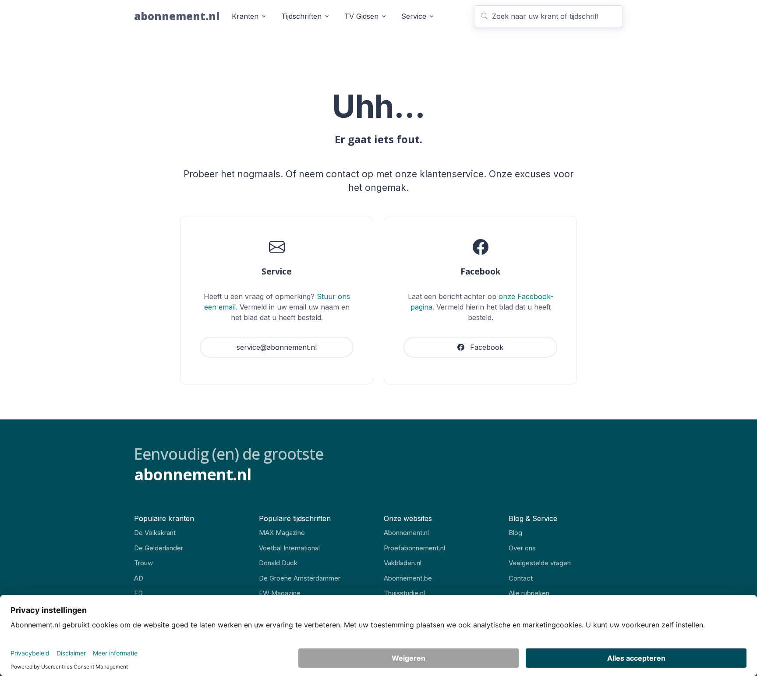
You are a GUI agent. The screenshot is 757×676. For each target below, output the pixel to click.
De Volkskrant (155, 532)
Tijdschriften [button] (301, 16)
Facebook (485, 347)
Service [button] (413, 16)
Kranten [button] (245, 16)
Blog (515, 532)
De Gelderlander (158, 548)
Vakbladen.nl (402, 563)
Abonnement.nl (406, 532)
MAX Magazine (282, 532)
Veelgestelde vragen (540, 563)
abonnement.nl (176, 16)
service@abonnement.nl (277, 347)
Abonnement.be (408, 578)
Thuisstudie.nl (404, 593)
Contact (521, 578)
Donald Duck (278, 563)
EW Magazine (280, 593)
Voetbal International (289, 548)
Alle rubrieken (529, 593)
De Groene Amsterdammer (299, 578)
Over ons (522, 548)
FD (138, 593)
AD (138, 578)
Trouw (143, 563)
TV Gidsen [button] (361, 16)
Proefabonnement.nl (414, 548)
